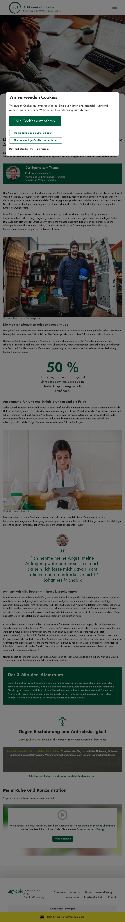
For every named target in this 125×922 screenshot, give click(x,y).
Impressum (43, 149)
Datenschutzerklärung (21, 149)
